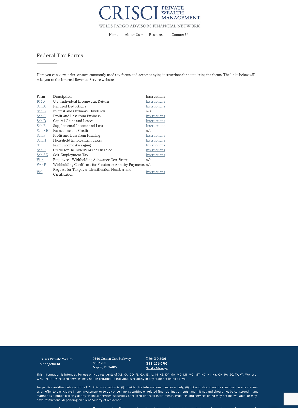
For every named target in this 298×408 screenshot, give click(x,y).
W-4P (41, 164)
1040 (41, 101)
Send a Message (156, 368)
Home (113, 34)
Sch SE (42, 155)
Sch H (41, 140)
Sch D (41, 121)
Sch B (41, 111)
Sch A (41, 106)
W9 (40, 172)
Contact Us (180, 34)
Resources (157, 34)
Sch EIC (43, 130)
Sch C (41, 116)
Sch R (41, 150)
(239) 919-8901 (156, 359)
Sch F (41, 135)
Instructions (155, 101)
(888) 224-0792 (156, 363)
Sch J (41, 145)
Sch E (41, 125)
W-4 (40, 160)
